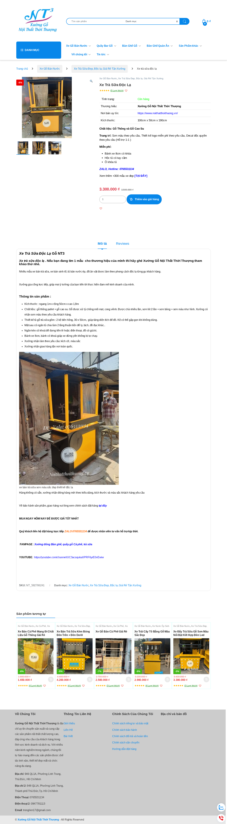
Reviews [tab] (122, 243)
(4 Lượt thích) (35, 685)
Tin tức (101, 54)
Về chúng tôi (79, 54)
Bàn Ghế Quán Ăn (158, 45)
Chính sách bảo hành (124, 729)
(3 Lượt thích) (113, 685)
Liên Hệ (68, 729)
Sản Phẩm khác (188, 45)
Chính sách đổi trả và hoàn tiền (130, 736)
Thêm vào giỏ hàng (147, 199)
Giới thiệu (69, 723)
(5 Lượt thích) (116, 90)
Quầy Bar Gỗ (105, 45)
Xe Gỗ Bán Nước (76, 45)
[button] (91, 81)
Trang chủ (22, 68)
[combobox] (95, 21)
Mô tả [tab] (102, 243)
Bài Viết (68, 736)
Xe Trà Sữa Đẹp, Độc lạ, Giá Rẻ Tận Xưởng (99, 68)
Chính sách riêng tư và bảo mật (130, 723)
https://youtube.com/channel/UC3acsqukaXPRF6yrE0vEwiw (69, 557)
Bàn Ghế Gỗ (129, 45)
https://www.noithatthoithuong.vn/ (158, 113)
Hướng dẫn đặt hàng (124, 749)
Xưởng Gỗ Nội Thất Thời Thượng (38, 819)
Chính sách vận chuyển (125, 742)
